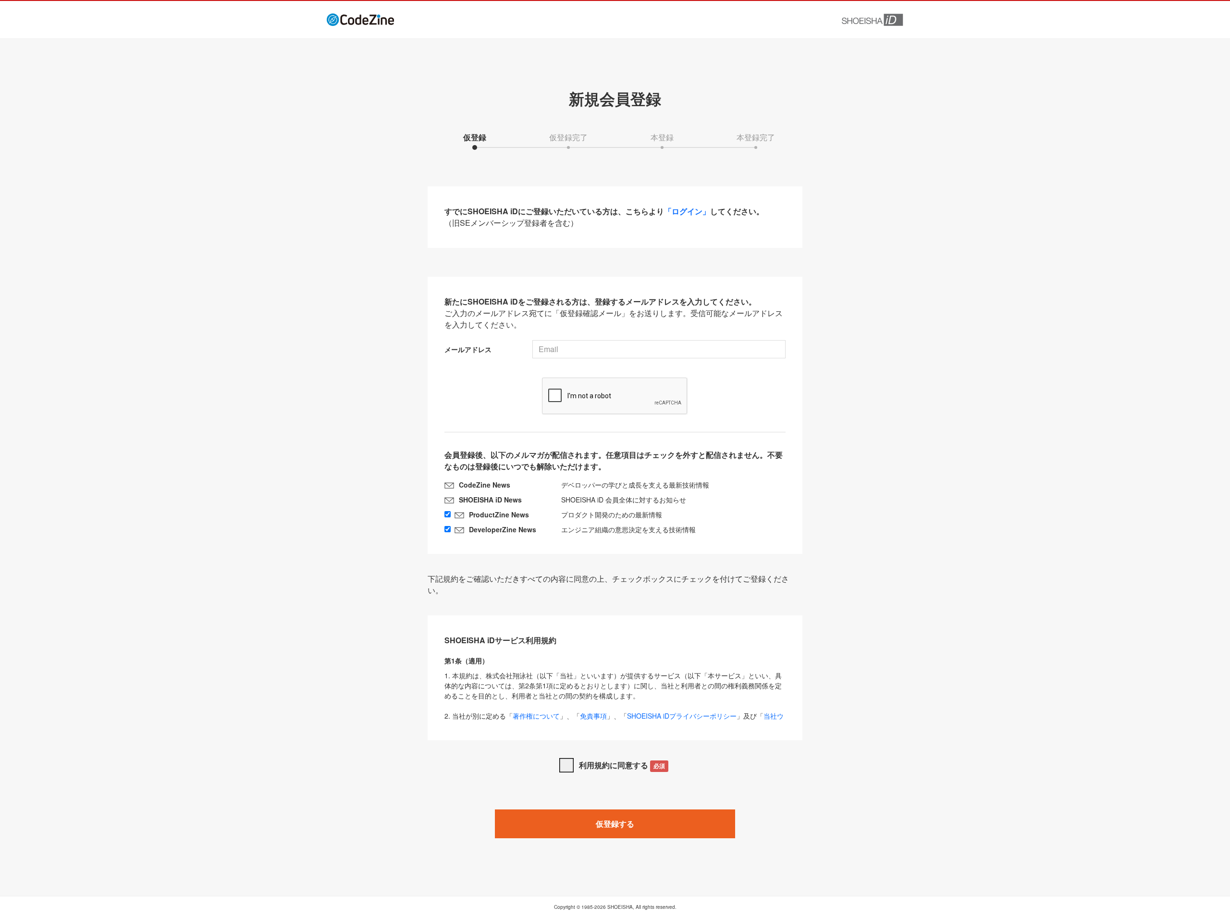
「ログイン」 (687, 211)
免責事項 (593, 716)
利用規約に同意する (622, 765)
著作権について (536, 716)
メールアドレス (468, 349)
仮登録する (615, 823)
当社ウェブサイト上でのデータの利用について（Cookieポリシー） (614, 721)
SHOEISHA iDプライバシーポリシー (682, 716)
